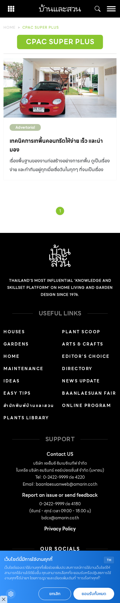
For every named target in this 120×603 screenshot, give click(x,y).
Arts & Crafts (82, 344)
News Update (81, 381)
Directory (77, 368)
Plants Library (26, 418)
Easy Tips (17, 393)
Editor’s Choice (86, 356)
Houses (14, 332)
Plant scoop (81, 332)
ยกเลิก (54, 594)
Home (9, 27)
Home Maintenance (23, 362)
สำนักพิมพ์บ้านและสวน (28, 405)
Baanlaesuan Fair (89, 393)
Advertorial (25, 127)
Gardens (16, 344)
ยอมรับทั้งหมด (94, 594)
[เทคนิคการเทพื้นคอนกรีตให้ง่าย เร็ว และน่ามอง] (60, 88)
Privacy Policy (60, 528)
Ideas (11, 381)
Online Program (86, 405)
